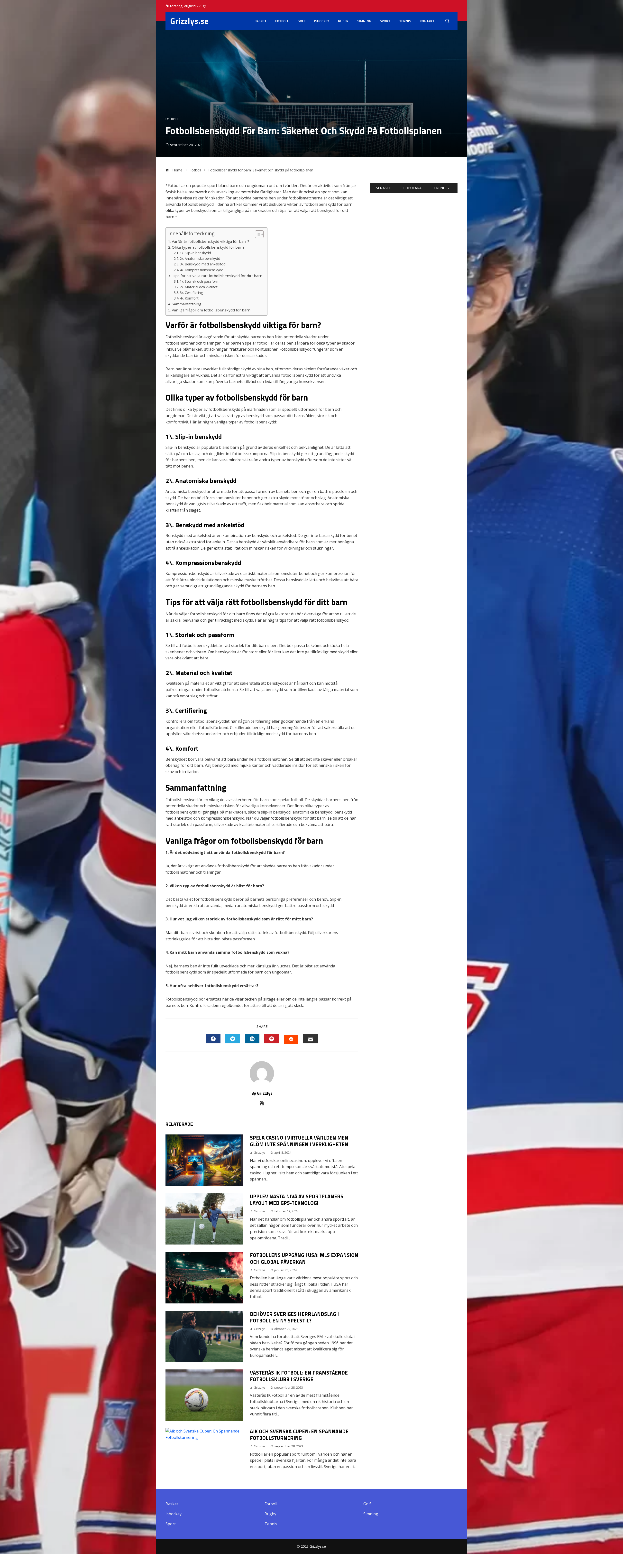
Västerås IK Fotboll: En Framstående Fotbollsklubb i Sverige (299, 1376)
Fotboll (282, 20)
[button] (256, 234)
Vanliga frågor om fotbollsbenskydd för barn (211, 310)
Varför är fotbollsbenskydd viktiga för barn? (210, 241)
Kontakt (427, 20)
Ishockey (321, 20)
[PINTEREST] (271, 1038)
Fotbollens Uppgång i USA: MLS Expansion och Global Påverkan (304, 1258)
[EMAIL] (310, 1038)
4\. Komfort (189, 298)
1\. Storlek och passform (200, 281)
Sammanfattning (186, 303)
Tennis (405, 20)
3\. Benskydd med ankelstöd (203, 264)
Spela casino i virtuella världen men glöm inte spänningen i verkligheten (299, 1141)
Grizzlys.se (189, 21)
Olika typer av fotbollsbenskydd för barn (208, 247)
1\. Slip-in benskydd (195, 253)
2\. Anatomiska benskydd (200, 258)
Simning (364, 20)
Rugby (343, 20)
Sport (385, 20)
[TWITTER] (232, 1038)
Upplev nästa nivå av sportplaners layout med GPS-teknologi (296, 1199)
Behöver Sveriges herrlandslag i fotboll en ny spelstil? (294, 1317)
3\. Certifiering (191, 292)
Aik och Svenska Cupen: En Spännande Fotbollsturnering (299, 1434)
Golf (301, 20)
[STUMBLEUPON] (291, 1039)
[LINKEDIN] (252, 1038)
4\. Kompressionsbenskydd (201, 270)
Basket (260, 20)
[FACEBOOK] (213, 1038)
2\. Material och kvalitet (199, 287)
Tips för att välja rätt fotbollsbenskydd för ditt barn (217, 275)
